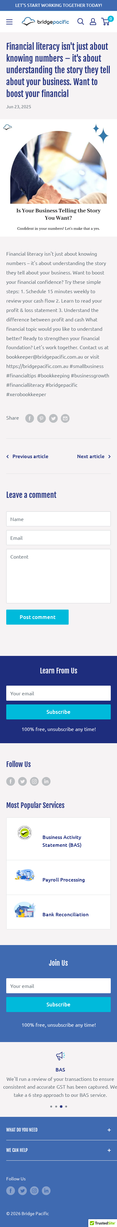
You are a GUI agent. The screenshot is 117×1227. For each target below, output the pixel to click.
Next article (91, 455)
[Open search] (80, 21)
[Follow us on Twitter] (22, 781)
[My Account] (93, 21)
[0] (106, 21)
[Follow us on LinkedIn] (46, 781)
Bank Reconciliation (65, 914)
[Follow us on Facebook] (10, 781)
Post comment (38, 617)
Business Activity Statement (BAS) (61, 840)
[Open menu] (9, 21)
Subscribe (58, 711)
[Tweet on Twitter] (53, 418)
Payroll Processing (63, 879)
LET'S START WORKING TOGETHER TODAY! (58, 5)
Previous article (30, 455)
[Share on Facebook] (29, 418)
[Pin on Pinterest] (41, 418)
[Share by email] (65, 418)
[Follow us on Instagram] (34, 781)
